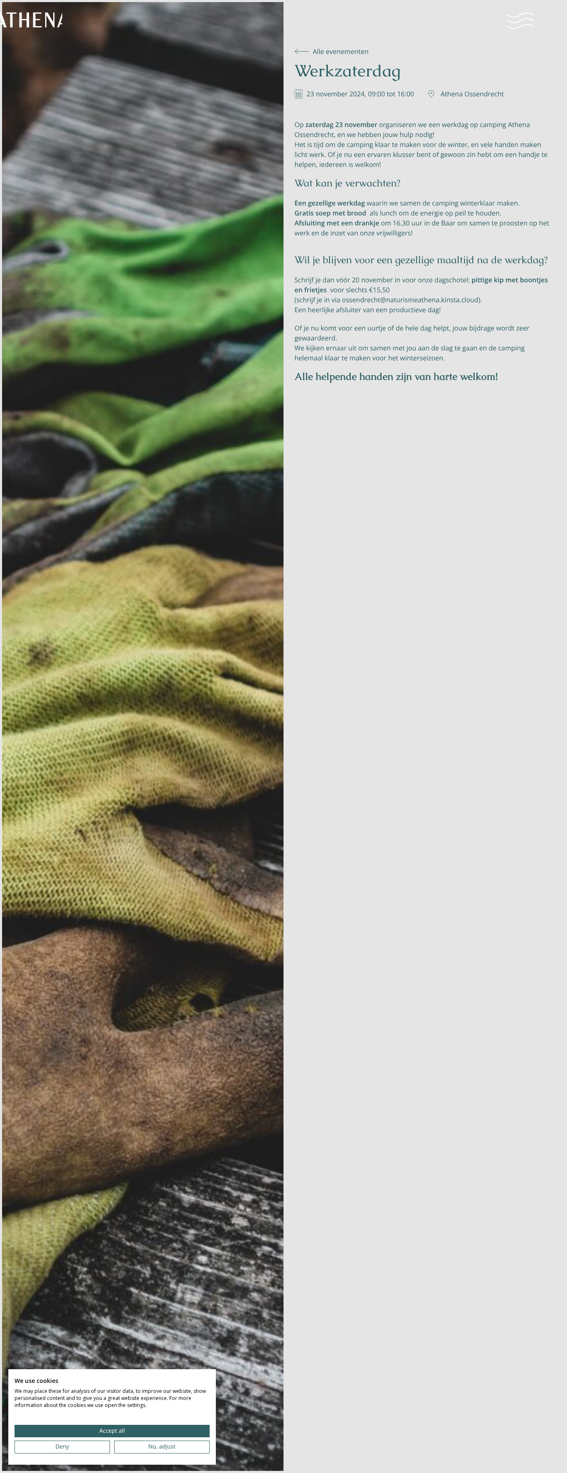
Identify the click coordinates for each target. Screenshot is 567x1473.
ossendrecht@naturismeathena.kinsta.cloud (410, 299)
